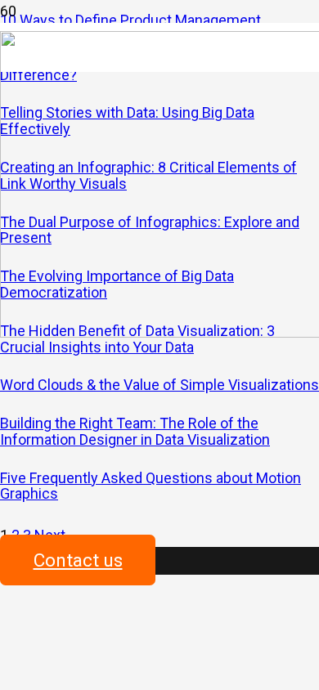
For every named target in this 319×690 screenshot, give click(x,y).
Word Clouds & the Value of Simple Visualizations (159, 384)
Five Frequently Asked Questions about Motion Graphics (150, 486)
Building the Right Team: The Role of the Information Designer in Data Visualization (135, 431)
